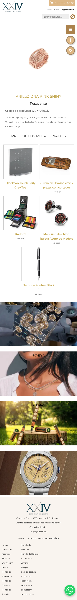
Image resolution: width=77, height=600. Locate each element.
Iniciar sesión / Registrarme (60, 9)
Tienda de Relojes (29, 553)
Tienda (5, 567)
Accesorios (26, 558)
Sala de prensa (28, 571)
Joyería (24, 562)
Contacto (26, 576)
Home (5, 545)
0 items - (64, 3)
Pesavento (38, 104)
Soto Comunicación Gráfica (44, 538)
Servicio (5, 558)
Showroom (7, 562)
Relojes (24, 567)
